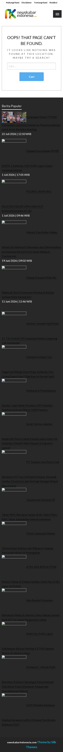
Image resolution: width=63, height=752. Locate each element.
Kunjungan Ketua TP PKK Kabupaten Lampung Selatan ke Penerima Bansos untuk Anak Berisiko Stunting (31, 123)
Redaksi (53, 2)
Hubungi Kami (12, 2)
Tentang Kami (40, 2)
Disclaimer (27, 2)
